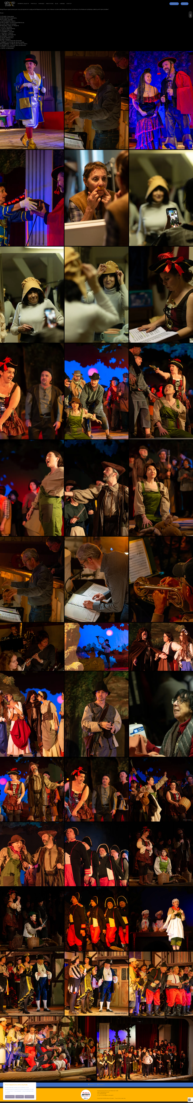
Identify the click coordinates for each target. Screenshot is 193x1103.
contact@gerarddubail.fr (107, 1095)
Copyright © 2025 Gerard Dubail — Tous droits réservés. (111, 1098)
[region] (19, 1091)
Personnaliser (9, 1096)
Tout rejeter (20, 1096)
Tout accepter (29, 1096)
